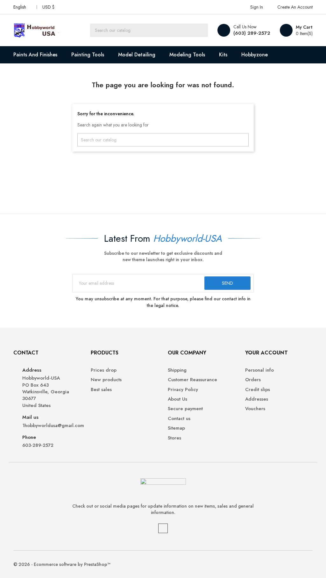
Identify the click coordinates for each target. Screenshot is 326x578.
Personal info (259, 370)
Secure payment (185, 408)
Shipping (177, 370)
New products (106, 379)
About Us (177, 399)
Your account (266, 352)
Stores (174, 438)
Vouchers (255, 408)
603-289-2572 (37, 445)
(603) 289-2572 (251, 33)
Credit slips (257, 389)
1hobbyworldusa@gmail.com (51, 425)
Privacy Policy (183, 389)
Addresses (256, 399)
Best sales (101, 389)
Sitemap (176, 428)
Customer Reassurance (192, 379)
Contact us (179, 418)
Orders (253, 379)
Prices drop (104, 370)
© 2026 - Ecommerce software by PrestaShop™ (61, 564)
